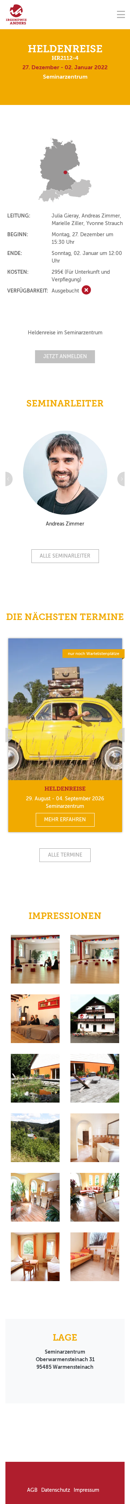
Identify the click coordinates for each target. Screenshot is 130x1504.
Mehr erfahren (65, 820)
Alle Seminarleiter (65, 556)
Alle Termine (65, 855)
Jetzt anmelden (65, 356)
